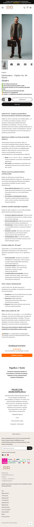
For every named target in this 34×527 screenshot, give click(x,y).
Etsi (3, 491)
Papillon (4, 72)
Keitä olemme (6, 507)
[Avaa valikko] (3, 7)
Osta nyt (17, 104)
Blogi (3, 514)
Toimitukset (5, 500)
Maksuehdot (5, 493)
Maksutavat (5, 505)
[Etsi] (24, 7)
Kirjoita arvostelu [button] (17, 355)
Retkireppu (14, 522)
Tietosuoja (5, 495)
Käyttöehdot (5, 502)
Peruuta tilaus (6, 516)
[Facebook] (2, 455)
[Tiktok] (5, 455)
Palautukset (5, 498)
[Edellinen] (4, 37)
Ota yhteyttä (5, 512)
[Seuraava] (30, 37)
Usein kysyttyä (6, 509)
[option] (17, 37)
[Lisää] (9, 99)
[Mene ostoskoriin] (31, 7)
